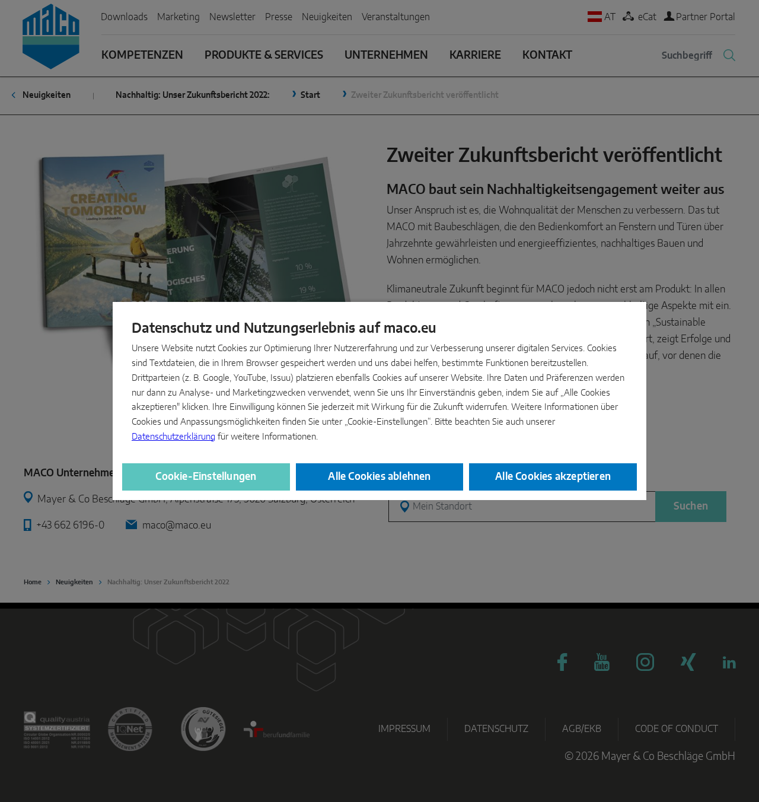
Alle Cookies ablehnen (379, 477)
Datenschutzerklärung (173, 436)
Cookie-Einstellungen (205, 477)
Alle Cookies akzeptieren (553, 477)
